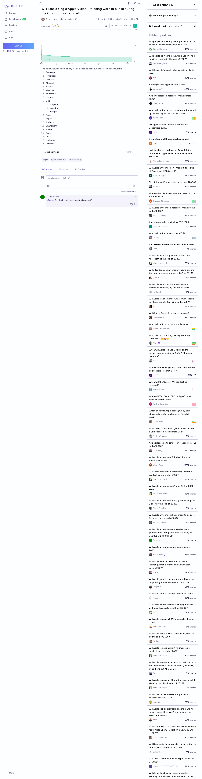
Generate (130, 152)
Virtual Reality (75, 160)
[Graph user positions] (106, 25)
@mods (50, 200)
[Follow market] (129, 3)
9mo (57, 197)
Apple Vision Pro (58, 160)
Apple (45, 160)
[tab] (47, 169)
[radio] (111, 26)
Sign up (18, 45)
